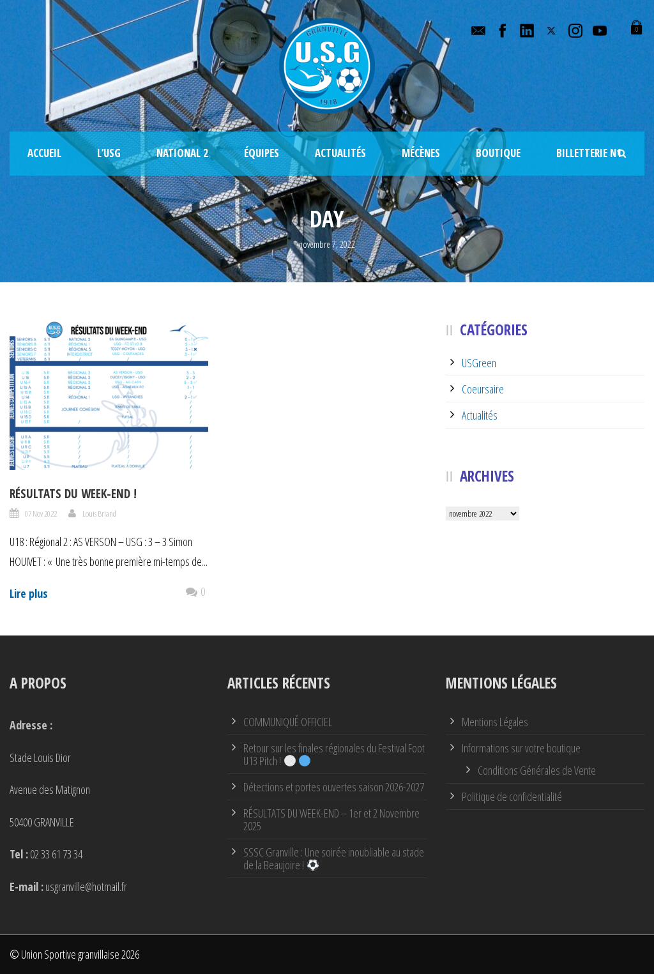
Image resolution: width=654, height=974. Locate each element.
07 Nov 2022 (41, 513)
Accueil (44, 153)
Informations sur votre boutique (521, 748)
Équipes (261, 153)
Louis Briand (99, 513)
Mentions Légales (495, 721)
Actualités (340, 153)
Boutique (498, 153)
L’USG (109, 153)
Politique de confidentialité (512, 796)
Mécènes (421, 153)
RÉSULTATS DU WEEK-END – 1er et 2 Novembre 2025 (331, 819)
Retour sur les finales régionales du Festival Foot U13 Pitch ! (334, 754)
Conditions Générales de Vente (537, 770)
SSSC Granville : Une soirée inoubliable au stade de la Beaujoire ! (333, 858)
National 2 (182, 153)
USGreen (479, 362)
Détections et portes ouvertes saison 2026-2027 (333, 787)
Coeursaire (483, 389)
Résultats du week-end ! (73, 493)
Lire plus (29, 593)
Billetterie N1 (588, 153)
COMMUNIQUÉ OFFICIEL (287, 721)
